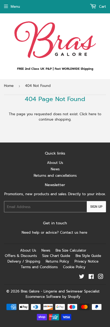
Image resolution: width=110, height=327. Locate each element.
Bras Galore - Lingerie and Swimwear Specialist (60, 291)
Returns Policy (57, 261)
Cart (102, 6)
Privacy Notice (86, 261)
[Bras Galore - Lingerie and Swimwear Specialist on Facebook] (91, 277)
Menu (15, 6)
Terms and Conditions (39, 267)
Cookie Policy (74, 267)
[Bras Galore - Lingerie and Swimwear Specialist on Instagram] (100, 277)
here (92, 114)
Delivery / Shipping (23, 261)
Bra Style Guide (88, 255)
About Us (55, 162)
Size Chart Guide (56, 255)
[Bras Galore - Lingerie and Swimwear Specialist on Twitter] (81, 277)
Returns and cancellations (55, 175)
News (55, 169)
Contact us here (74, 232)
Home (9, 85)
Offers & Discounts (21, 255)
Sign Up (96, 207)
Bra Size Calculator (71, 250)
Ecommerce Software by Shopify (53, 296)
